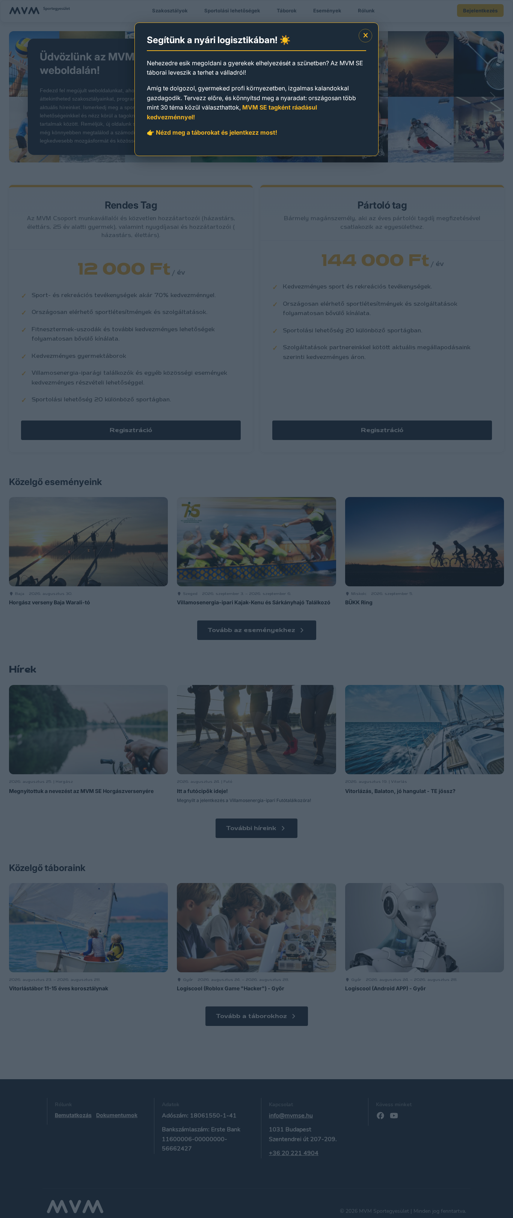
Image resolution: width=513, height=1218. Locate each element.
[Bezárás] (365, 35)
